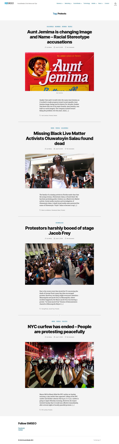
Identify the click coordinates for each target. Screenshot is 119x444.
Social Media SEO (28, 440)
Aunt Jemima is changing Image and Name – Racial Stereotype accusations (59, 36)
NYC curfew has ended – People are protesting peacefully (59, 329)
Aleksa (50, 47)
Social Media (76, 3)
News (100, 3)
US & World (50, 26)
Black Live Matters (46, 210)
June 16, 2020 (59, 149)
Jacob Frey (51, 308)
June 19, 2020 (59, 47)
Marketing (67, 3)
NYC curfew (44, 410)
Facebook (21, 428)
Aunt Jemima (44, 115)
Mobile (93, 3)
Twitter (20, 430)
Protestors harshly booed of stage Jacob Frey (59, 230)
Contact (107, 3)
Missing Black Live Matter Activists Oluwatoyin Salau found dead (59, 138)
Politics (64, 321)
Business (59, 3)
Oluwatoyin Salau (55, 210)
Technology (86, 3)
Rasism (55, 115)
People (70, 26)
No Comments (70, 47)
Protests (51, 115)
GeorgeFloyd (44, 308)
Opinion (64, 26)
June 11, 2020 (59, 238)
